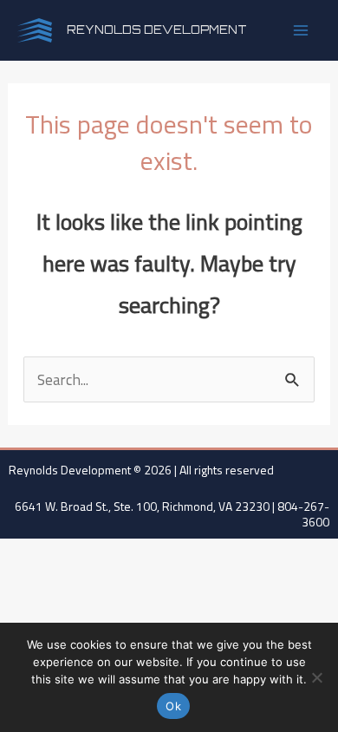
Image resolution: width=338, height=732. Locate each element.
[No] (316, 677)
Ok (173, 706)
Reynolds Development (157, 29)
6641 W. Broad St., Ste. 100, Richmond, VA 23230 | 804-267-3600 (172, 514)
